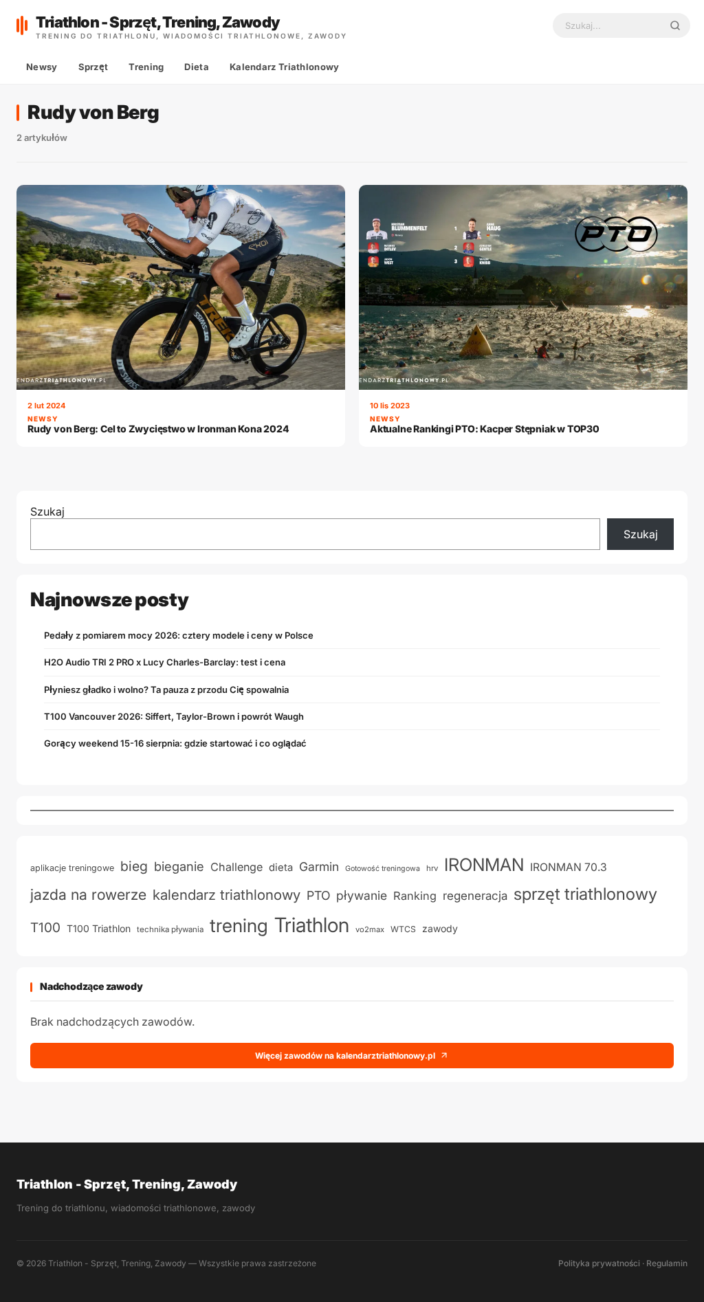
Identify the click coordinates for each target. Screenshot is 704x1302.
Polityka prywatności (599, 1263)
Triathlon (311, 925)
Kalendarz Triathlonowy (285, 66)
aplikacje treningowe (72, 868)
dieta (281, 867)
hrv (432, 868)
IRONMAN (484, 864)
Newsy (42, 66)
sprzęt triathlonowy (585, 893)
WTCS (403, 929)
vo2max (369, 929)
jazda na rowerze (88, 894)
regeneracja (475, 895)
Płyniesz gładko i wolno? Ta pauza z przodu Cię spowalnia (166, 689)
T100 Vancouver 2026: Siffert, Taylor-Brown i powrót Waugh (174, 716)
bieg (134, 866)
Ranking (415, 896)
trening (239, 925)
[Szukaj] (675, 25)
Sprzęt (93, 66)
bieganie (179, 866)
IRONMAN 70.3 (568, 867)
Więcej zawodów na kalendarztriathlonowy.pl (345, 1055)
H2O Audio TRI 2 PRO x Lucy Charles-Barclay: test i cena (164, 661)
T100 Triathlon (99, 928)
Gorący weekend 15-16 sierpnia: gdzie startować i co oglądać (175, 743)
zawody (440, 928)
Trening (146, 66)
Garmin (319, 866)
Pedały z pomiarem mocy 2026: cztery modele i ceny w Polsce (179, 635)
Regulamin (667, 1263)
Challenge (236, 867)
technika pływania (170, 929)
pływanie (361, 895)
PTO (318, 895)
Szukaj (47, 511)
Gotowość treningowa (382, 868)
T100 (45, 928)
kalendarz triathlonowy (226, 894)
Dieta (196, 66)
